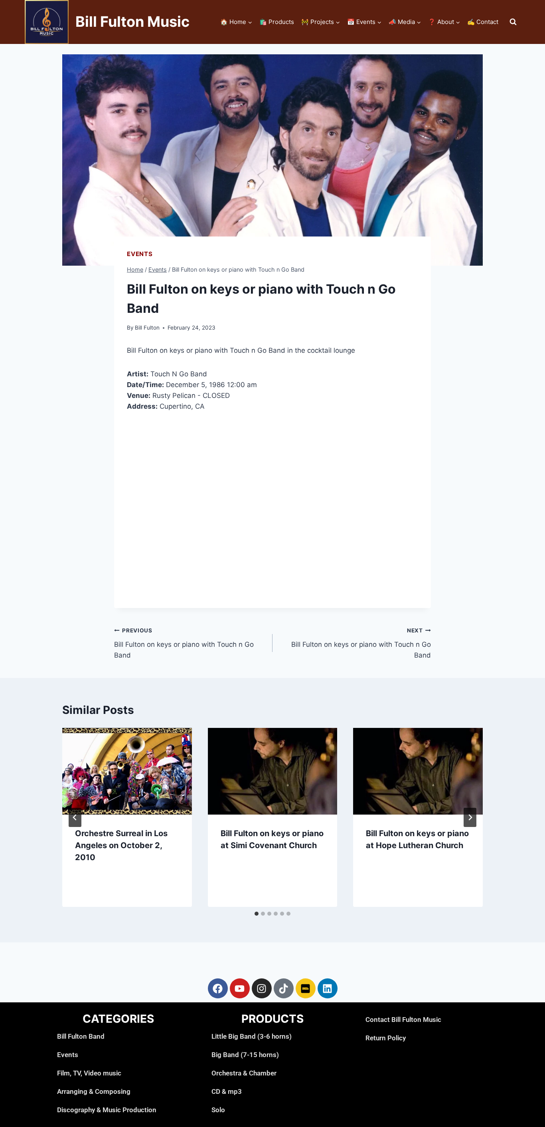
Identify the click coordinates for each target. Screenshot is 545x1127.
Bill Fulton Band (81, 1036)
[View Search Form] (513, 22)
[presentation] (127, 771)
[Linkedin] (328, 988)
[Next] (470, 817)
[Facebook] (218, 988)
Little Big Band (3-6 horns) (251, 1036)
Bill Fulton (147, 327)
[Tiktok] (284, 988)
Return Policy (385, 1038)
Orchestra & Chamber (243, 1073)
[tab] (257, 914)
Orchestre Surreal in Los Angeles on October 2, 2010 (121, 845)
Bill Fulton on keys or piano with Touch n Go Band (184, 643)
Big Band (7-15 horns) (245, 1055)
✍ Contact (482, 22)
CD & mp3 (226, 1091)
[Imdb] (306, 988)
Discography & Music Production (106, 1110)
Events (140, 254)
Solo (218, 1110)
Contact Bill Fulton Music (403, 1020)
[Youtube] (240, 988)
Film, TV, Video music (89, 1073)
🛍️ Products (276, 22)
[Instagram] (262, 988)
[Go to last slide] (75, 817)
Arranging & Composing (93, 1091)
